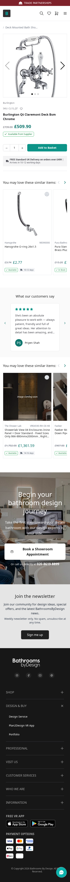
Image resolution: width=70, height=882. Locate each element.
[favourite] (50, 13)
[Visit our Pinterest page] (51, 675)
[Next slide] (65, 322)
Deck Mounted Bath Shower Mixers (22, 27)
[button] (62, 66)
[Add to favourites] (21, 108)
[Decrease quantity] (6, 147)
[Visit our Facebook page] (28, 675)
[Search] (41, 13)
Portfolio (14, 734)
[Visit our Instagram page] (17, 675)
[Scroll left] (59, 182)
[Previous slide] (5, 322)
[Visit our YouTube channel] (40, 675)
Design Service (18, 716)
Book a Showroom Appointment (38, 551)
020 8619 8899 (48, 564)
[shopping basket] (57, 13)
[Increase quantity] (22, 147)
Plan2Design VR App (21, 725)
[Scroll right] (65, 182)
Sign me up (35, 635)
